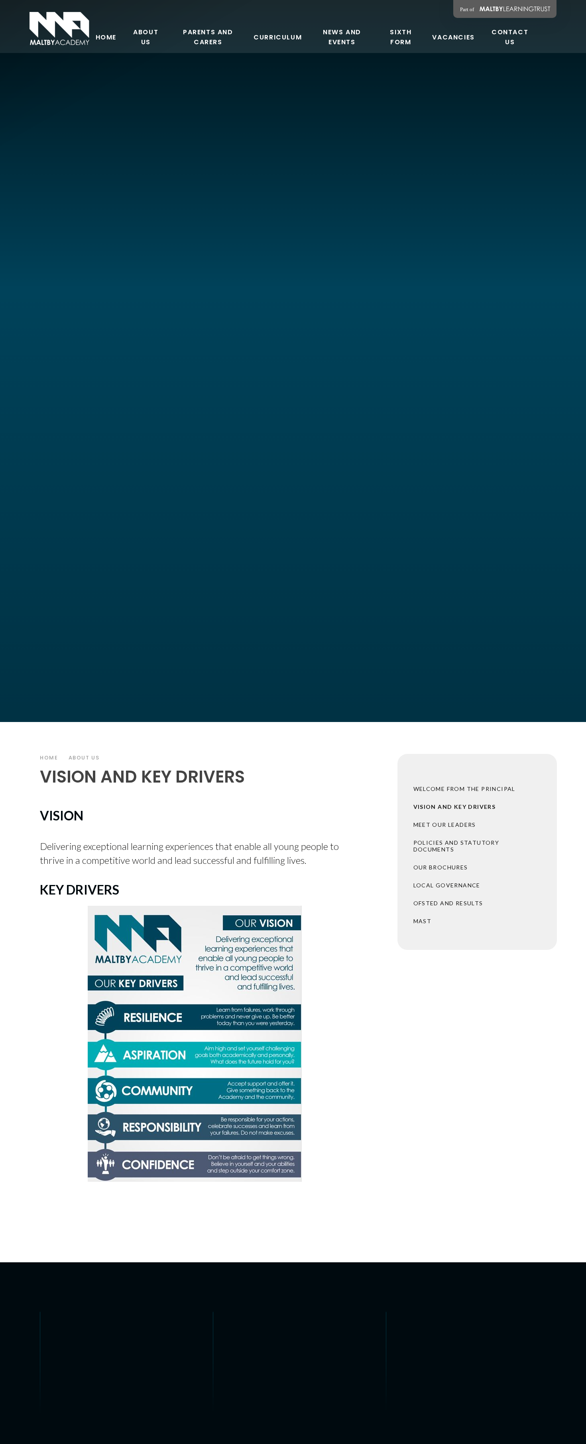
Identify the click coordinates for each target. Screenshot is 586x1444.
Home (49, 757)
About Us (84, 757)
